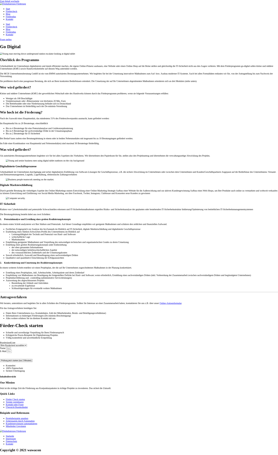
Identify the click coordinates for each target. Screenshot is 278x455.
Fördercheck (11, 11)
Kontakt (9, 19)
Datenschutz (72, 356)
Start (8, 9)
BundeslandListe (7, 342)
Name (3, 348)
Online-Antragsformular (170, 303)
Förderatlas (11, 16)
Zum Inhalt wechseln (9, 1)
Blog (8, 14)
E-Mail (3, 351)
